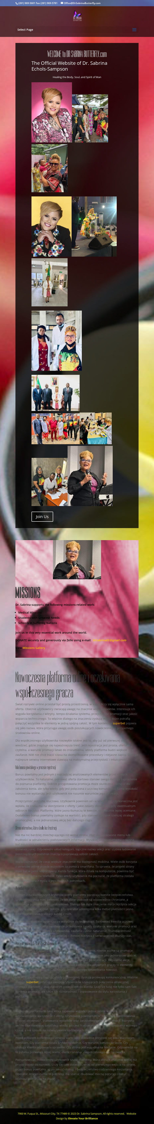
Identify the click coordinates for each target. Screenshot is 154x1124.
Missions (29, 648)
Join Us (42, 516)
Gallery (40, 648)
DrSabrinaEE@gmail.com (109, 640)
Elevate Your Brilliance (83, 1118)
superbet (119, 723)
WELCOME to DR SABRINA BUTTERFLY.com (77, 54)
